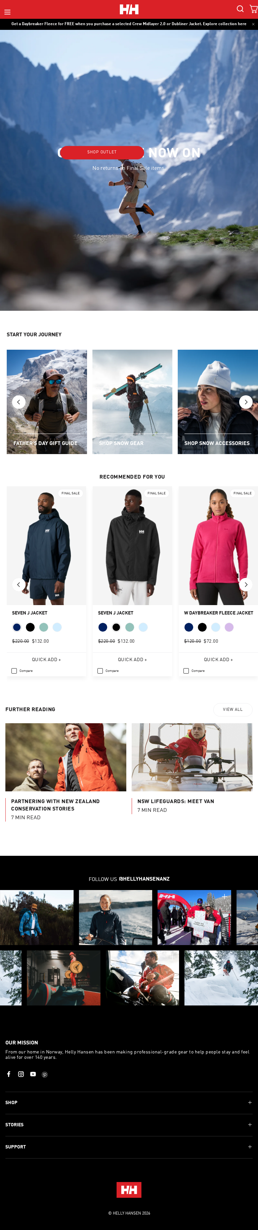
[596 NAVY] (17, 627)
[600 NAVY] (189, 627)
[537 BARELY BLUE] (215, 627)
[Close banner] (253, 24)
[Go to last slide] (19, 402)
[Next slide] (246, 402)
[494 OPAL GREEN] (43, 627)
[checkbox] (22, 671)
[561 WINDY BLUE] (57, 627)
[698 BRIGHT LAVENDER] (229, 627)
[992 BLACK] (30, 627)
